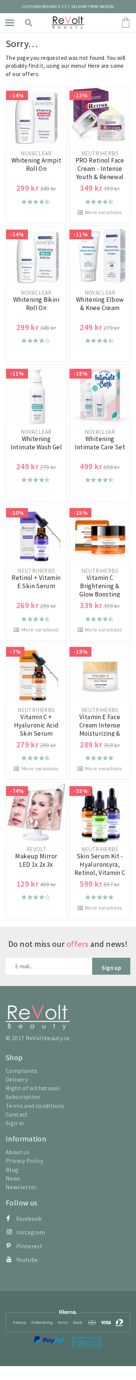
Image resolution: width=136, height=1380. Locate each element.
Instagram (30, 1232)
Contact (17, 1114)
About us (17, 1152)
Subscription (23, 1096)
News (13, 1178)
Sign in (15, 1123)
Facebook (29, 1218)
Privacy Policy (24, 1160)
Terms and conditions (35, 1105)
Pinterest (29, 1246)
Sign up (111, 967)
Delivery (17, 1079)
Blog (12, 1169)
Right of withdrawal (33, 1088)
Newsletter (21, 1187)
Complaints (22, 1070)
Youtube (27, 1259)
